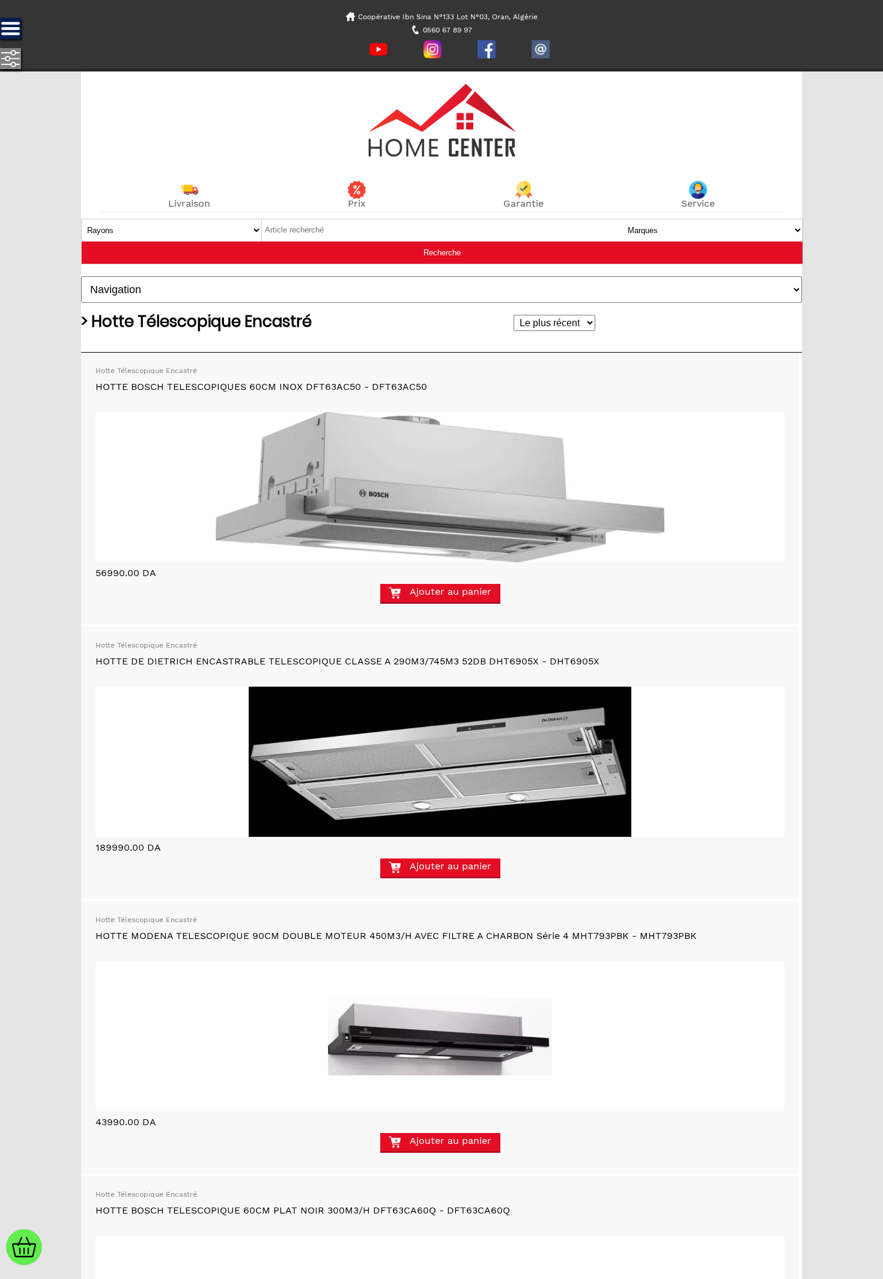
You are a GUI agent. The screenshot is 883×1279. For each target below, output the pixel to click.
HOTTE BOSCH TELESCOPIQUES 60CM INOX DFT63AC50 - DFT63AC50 (261, 386)
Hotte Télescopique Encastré (146, 370)
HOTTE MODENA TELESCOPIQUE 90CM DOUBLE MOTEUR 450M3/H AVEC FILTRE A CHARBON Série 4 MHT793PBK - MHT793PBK (396, 935)
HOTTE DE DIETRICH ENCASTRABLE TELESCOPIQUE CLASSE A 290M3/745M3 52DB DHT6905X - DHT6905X (347, 661)
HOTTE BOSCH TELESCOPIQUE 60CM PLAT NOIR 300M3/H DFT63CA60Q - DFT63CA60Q (303, 1210)
